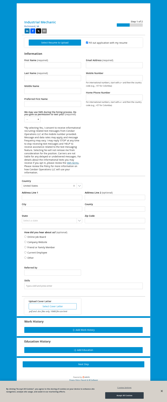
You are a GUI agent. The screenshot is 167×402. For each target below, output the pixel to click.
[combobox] (32, 119)
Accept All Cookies (124, 395)
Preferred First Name (36, 99)
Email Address (99, 60)
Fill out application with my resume (108, 42)
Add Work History (85, 329)
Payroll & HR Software (89, 380)
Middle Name (31, 86)
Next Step (83, 364)
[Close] (161, 391)
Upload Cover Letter (40, 301)
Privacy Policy (74, 380)
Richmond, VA (31, 26)
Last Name (36, 73)
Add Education (84, 350)
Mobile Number (94, 73)
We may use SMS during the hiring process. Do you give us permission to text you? (50, 113)
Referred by (30, 268)
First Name (36, 60)
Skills (27, 280)
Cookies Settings (124, 387)
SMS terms (73, 162)
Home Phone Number (98, 93)
